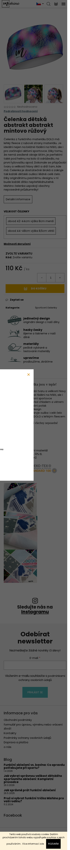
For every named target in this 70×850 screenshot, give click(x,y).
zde (42, 843)
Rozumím (53, 843)
